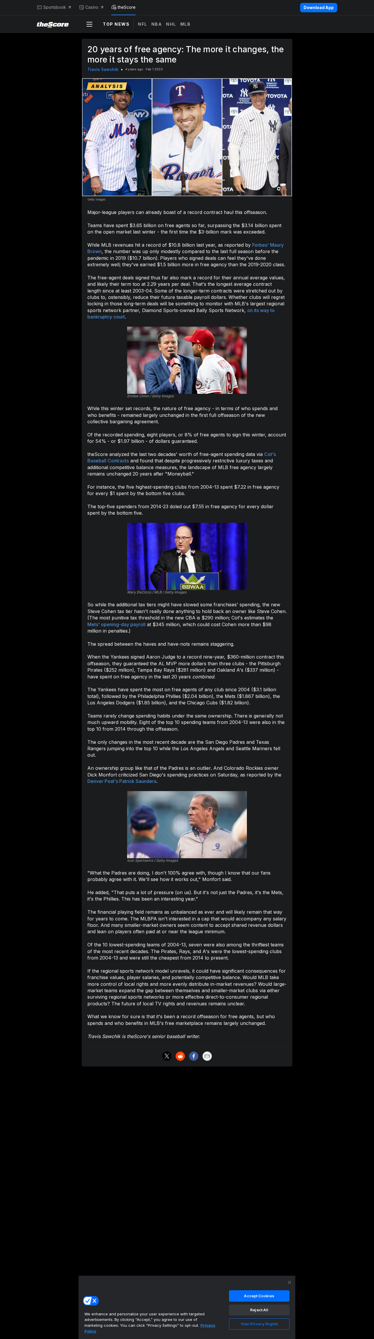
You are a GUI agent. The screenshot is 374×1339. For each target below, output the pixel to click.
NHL (171, 24)
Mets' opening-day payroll (116, 624)
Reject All (259, 1309)
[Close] (289, 1282)
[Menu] (89, 24)
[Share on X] (167, 1056)
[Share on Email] (207, 1056)
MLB (185, 24)
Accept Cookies (259, 1295)
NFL (142, 24)
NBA (156, 24)
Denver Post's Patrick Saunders (121, 781)
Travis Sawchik (102, 69)
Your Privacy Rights (259, 1323)
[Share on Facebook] (193, 1056)
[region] (187, 1307)
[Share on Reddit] (180, 1056)
